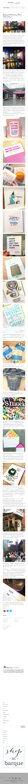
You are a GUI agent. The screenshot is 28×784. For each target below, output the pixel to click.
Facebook (5, 734)
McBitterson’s (18, 328)
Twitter (4, 732)
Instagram (5, 736)
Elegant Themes (14, 780)
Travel (4, 718)
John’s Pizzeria (16, 494)
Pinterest (5, 738)
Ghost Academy (16, 454)
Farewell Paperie (6, 330)
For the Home (6, 714)
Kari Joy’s (9, 536)
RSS (3, 742)
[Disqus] (14, 647)
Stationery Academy (13, 488)
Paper (4, 712)
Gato (5, 570)
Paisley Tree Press (10, 332)
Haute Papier (11, 422)
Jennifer (10, 569)
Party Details (5, 710)
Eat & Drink (5, 704)
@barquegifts (11, 112)
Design (4, 722)
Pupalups (5, 716)
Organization (6, 720)
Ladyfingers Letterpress (8, 328)
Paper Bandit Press (20, 327)
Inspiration (5, 706)
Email (4, 740)
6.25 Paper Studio (14, 330)
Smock (4, 395)
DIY (3, 708)
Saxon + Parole (17, 498)
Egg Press (7, 336)
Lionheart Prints (20, 365)
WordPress (14, 782)
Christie (4, 488)
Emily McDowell (11, 327)
